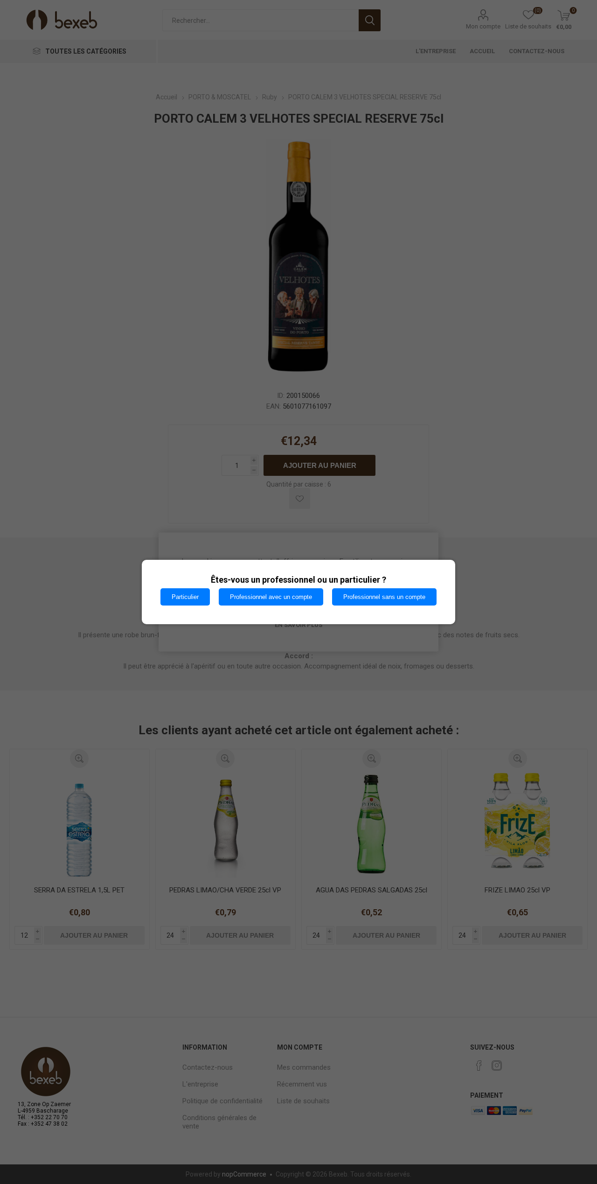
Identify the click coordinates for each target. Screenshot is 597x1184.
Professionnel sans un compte (384, 596)
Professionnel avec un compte (271, 596)
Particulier (185, 596)
